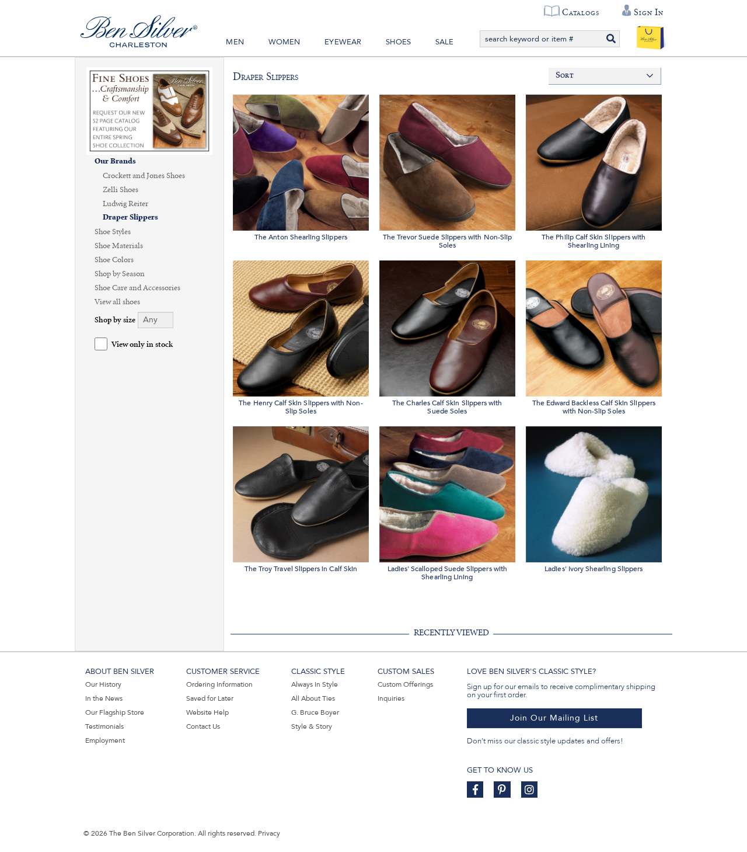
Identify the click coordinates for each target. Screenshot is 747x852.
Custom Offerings (405, 684)
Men (235, 42)
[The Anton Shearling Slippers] (301, 160)
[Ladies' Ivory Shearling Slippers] (594, 492)
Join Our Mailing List (554, 718)
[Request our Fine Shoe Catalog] (149, 110)
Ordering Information (219, 684)
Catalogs (580, 12)
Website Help (207, 712)
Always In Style (314, 684)
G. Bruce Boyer (315, 712)
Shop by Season (120, 274)
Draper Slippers (130, 217)
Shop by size (115, 320)
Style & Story (311, 726)
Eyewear (342, 42)
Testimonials (104, 726)
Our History (103, 684)
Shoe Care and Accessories (137, 288)
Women (284, 42)
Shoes (398, 42)
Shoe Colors (114, 260)
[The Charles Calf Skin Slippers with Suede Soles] (447, 326)
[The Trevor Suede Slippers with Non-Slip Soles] (447, 160)
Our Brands (115, 161)
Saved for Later (209, 698)
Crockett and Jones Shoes (144, 176)
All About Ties (313, 698)
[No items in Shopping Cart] (650, 35)
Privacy (269, 833)
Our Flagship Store (114, 712)
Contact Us (203, 726)
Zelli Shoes (120, 190)
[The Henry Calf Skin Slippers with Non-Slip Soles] (301, 326)
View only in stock (142, 345)
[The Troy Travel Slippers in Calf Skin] (301, 492)
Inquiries (391, 698)
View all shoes (117, 302)
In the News (104, 698)
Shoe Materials (119, 246)
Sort (565, 75)
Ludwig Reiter (125, 204)
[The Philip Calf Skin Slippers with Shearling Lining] (594, 160)
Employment (105, 740)
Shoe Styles (113, 232)
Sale (444, 42)
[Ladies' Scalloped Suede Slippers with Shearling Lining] (447, 492)
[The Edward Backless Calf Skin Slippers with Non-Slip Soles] (594, 326)
